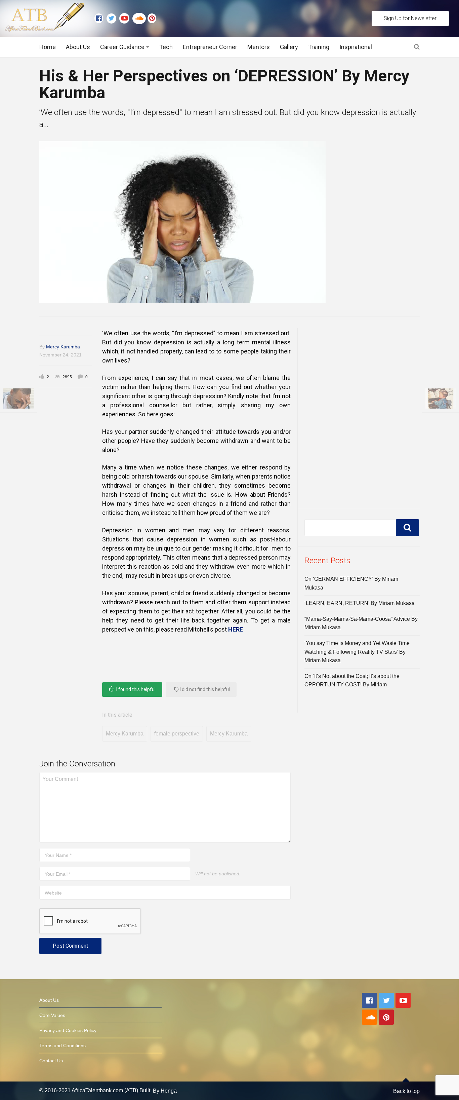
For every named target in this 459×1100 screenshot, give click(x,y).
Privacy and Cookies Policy (67, 1030)
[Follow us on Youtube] (125, 18)
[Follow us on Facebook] (100, 18)
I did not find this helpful (204, 689)
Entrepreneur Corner (210, 46)
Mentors (258, 46)
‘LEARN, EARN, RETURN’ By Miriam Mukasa (359, 603)
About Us (78, 46)
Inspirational (355, 46)
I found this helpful (135, 689)
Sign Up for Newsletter (410, 18)
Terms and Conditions (62, 1045)
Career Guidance (122, 46)
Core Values (52, 1015)
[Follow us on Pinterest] (150, 18)
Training (318, 46)
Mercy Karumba (63, 346)
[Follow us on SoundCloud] (140, 18)
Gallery (289, 46)
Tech (166, 46)
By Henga (165, 1091)
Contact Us (51, 1060)
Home (47, 46)
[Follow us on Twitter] (113, 18)
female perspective (176, 733)
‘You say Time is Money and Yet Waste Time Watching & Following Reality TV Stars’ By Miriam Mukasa (357, 651)
